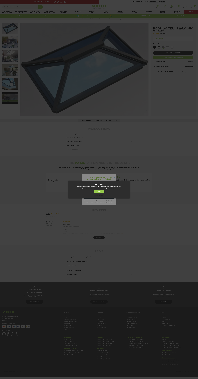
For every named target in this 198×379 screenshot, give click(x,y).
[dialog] (99, 189)
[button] (99, 196)
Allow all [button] (99, 192)
